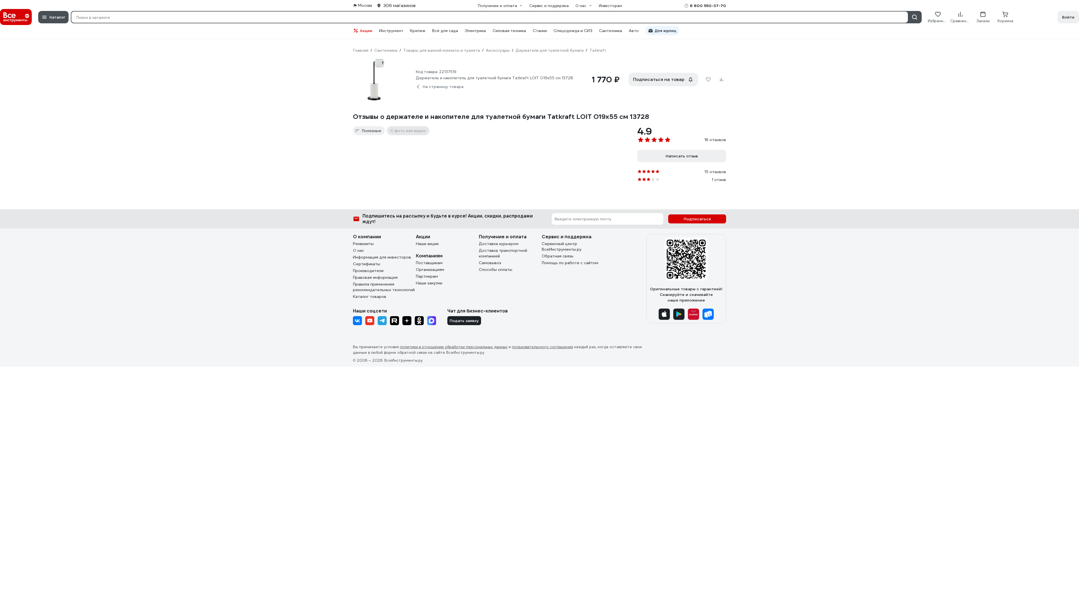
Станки (540, 30)
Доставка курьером (498, 243)
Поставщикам (429, 262)
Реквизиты (363, 243)
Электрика (475, 30)
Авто (634, 30)
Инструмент (391, 30)
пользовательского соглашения (542, 347)
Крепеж (417, 30)
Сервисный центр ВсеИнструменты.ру (562, 246)
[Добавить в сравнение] (721, 79)
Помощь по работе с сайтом (570, 262)
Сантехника (610, 30)
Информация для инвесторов (382, 257)
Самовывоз (490, 262)
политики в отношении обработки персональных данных (453, 347)
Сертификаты (366, 263)
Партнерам (427, 276)
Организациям (430, 269)
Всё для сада (445, 30)
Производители (368, 270)
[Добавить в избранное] (708, 79)
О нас (358, 250)
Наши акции (427, 243)
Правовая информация (375, 277)
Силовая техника (509, 30)
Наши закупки (429, 283)
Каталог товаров (369, 296)
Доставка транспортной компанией (503, 253)
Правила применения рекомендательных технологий (384, 287)
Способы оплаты (495, 269)
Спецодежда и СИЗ (573, 30)
